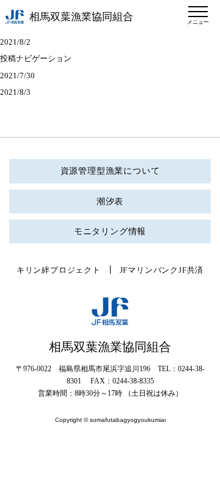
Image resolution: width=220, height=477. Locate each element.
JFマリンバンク (149, 270)
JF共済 (191, 270)
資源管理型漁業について (110, 171)
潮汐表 (110, 201)
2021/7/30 (17, 75)
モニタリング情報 (110, 231)
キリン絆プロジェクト (58, 270)
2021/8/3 (15, 92)
